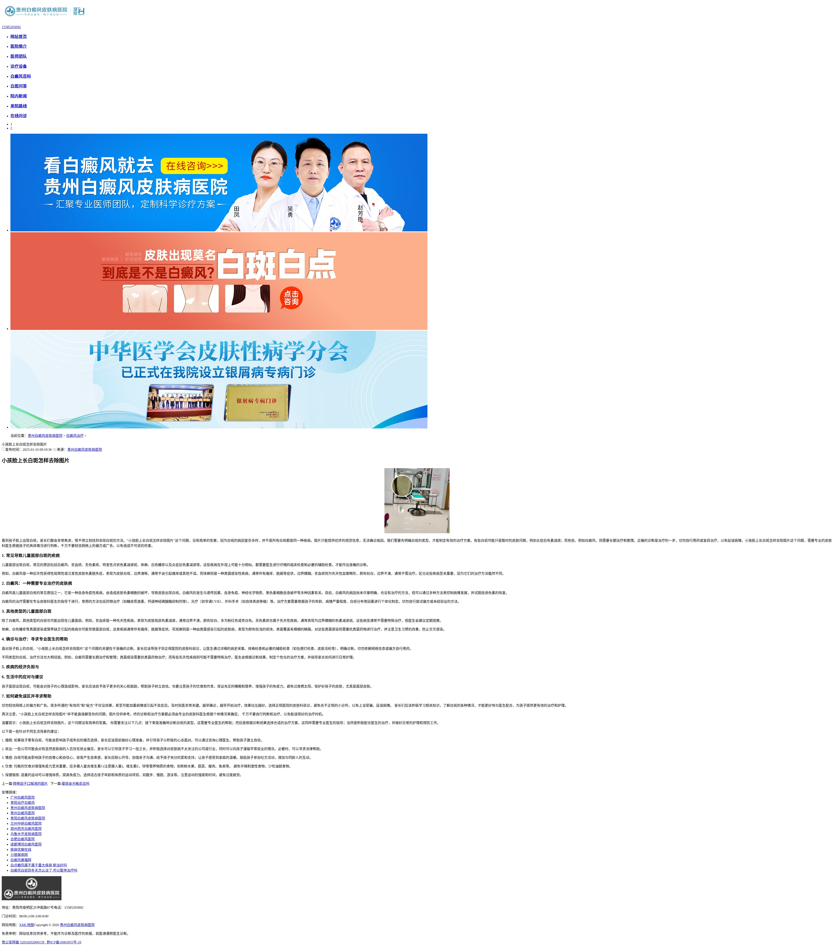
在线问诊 (18, 116)
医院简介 (18, 46)
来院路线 (18, 106)
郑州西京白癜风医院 (26, 829)
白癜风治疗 (75, 436)
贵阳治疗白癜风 (22, 803)
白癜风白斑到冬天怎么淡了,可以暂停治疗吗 (43, 870)
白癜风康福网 (20, 860)
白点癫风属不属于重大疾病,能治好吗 (38, 865)
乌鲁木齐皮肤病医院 (26, 834)
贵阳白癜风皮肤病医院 (27, 818)
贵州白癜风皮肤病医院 (45, 436)
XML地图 (26, 925)
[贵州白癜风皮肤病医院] (45, 19)
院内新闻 (18, 96)
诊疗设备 (18, 66)
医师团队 (18, 56)
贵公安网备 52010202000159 (24, 942)
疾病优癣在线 (20, 849)
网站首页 (18, 36)
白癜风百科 (20, 76)
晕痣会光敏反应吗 (75, 783)
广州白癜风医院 (22, 797)
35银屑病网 (19, 855)
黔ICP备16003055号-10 (64, 942)
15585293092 (11, 27)
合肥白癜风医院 (22, 839)
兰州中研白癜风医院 (26, 823)
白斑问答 (18, 86)
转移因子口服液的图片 (30, 783)
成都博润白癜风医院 (26, 844)
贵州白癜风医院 (22, 813)
